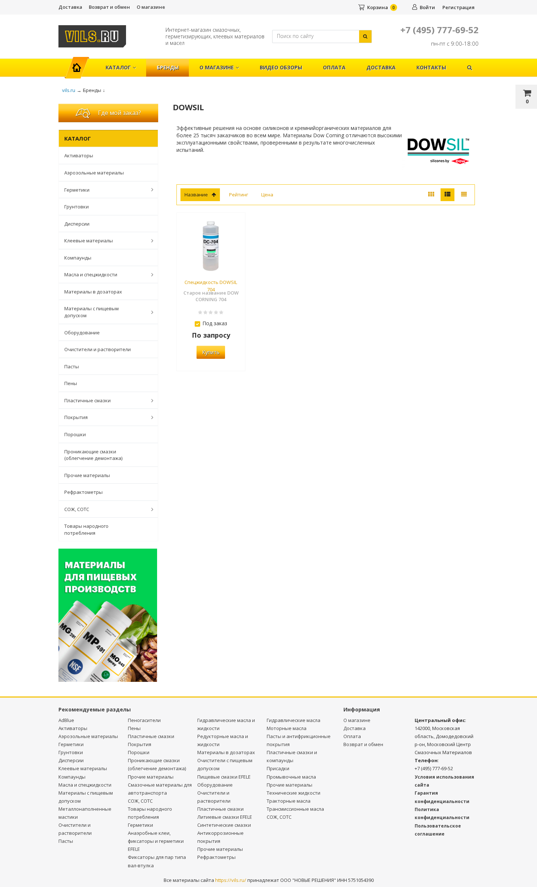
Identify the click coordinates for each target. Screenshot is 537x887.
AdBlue (66, 720)
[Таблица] (464, 194)
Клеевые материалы (88, 240)
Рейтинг (238, 194)
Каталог (118, 67)
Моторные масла (286, 728)
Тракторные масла (289, 801)
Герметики (77, 190)
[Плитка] (431, 194)
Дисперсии (77, 223)
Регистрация (458, 7)
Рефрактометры (83, 492)
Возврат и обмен (109, 7)
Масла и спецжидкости (90, 274)
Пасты (71, 366)
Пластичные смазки (87, 400)
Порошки (75, 434)
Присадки (278, 768)
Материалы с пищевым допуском (91, 312)
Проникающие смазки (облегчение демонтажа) (93, 455)
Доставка (70, 7)
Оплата (334, 67)
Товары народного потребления (86, 529)
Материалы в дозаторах (93, 291)
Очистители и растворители (97, 349)
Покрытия (76, 417)
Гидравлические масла (293, 720)
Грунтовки (76, 206)
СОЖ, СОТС (76, 509)
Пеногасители (144, 720)
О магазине (151, 7)
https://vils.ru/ (230, 880)
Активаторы (78, 155)
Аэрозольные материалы (94, 172)
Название (196, 194)
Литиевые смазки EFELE (224, 817)
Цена (267, 194)
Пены (70, 383)
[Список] (447, 194)
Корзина (377, 7)
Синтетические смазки (224, 825)
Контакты (431, 67)
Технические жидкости (293, 793)
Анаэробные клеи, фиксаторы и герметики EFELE (156, 841)
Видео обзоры (281, 67)
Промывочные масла (291, 776)
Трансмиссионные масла (295, 809)
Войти (427, 7)
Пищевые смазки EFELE (224, 776)
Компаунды (77, 257)
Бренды (168, 67)
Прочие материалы (87, 475)
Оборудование (82, 332)
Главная (80, 63)
